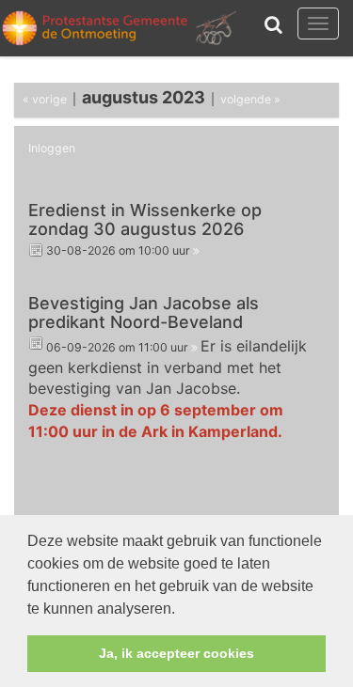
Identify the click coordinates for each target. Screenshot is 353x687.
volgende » (250, 99)
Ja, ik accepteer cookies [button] (176, 653)
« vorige (45, 99)
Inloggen (51, 148)
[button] (182, 610)
